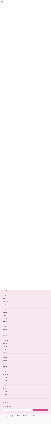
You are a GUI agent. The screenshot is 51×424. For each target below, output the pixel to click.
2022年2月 (5, 295)
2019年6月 (5, 385)
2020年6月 (5, 352)
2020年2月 (5, 363)
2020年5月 (5, 354)
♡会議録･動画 (32, 415)
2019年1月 (5, 399)
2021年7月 (5, 315)
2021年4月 (5, 324)
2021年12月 (5, 301)
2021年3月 (5, 326)
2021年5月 (5, 321)
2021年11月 (5, 304)
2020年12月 (5, 335)
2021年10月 (5, 307)
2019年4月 (5, 391)
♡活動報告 (39, 415)
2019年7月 (5, 383)
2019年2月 (5, 397)
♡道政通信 (18, 415)
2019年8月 (5, 380)
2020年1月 (5, 366)
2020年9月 (5, 343)
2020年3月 (5, 360)
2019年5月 (5, 388)
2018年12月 (5, 402)
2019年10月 (5, 374)
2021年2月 (5, 329)
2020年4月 (5, 357)
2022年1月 (5, 298)
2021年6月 (5, 318)
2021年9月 (5, 309)
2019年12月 (5, 369)
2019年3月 (5, 394)
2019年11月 (5, 371)
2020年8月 (5, 346)
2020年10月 (5, 340)
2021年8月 (5, 312)
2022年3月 (5, 293)
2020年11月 (5, 338)
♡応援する (12, 416)
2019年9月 (5, 377)
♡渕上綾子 (11, 415)
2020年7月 (5, 349)
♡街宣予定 (24, 415)
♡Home (5, 415)
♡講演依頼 (6, 416)
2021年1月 (5, 332)
